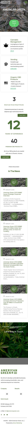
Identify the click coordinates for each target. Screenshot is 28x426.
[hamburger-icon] (26, 2)
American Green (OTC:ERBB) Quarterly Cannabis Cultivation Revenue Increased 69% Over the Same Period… (13, 264)
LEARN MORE (13, 68)
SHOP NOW (13, 88)
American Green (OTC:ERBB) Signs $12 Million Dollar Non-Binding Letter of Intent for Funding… (12, 229)
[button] (22, 115)
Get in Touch (14, 22)
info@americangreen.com (12, 411)
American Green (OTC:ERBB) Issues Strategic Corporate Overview (12, 194)
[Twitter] (4, 414)
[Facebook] (1, 414)
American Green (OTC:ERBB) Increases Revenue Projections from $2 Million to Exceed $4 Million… (13, 301)
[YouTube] (7, 414)
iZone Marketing (17, 423)
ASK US (12, 51)
